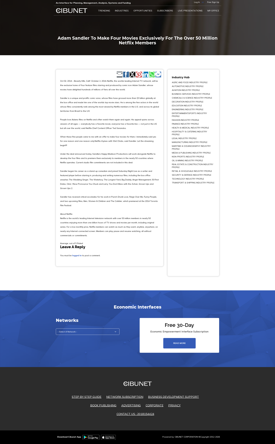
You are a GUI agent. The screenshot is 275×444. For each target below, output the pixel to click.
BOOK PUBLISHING (103, 405)
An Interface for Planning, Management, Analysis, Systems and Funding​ (93, 3)
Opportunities (142, 10)
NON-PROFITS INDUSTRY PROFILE (188, 156)
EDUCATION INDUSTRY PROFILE (187, 105)
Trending (104, 10)
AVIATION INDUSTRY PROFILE (186, 90)
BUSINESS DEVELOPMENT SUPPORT (173, 397)
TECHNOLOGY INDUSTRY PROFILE (188, 179)
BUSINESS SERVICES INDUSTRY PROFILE (191, 94)
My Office (213, 10)
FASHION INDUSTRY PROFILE (185, 120)
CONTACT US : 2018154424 (135, 414)
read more (179, 343)
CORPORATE (154, 405)
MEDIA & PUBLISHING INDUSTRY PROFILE (191, 152)
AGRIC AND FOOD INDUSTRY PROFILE (190, 82)
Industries (122, 10)
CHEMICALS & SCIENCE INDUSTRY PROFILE (192, 98)
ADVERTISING (131, 405)
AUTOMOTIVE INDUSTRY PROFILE (188, 86)
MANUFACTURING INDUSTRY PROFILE (189, 142)
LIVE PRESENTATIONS (190, 10)
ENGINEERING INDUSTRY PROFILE (187, 109)
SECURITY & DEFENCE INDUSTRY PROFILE (191, 175)
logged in (77, 255)
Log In (197, 2)
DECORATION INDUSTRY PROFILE (187, 101)
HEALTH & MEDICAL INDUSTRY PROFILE (190, 127)
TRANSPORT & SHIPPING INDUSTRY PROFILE (193, 182)
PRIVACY (174, 405)
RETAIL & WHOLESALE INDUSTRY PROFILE (192, 171)
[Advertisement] (180, 228)
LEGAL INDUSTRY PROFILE (184, 138)
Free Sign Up (213, 2)
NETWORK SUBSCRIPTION (124, 397)
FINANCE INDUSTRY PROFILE (185, 124)
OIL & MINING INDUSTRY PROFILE (187, 160)
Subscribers (165, 10)
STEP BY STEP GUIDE (86, 397)
